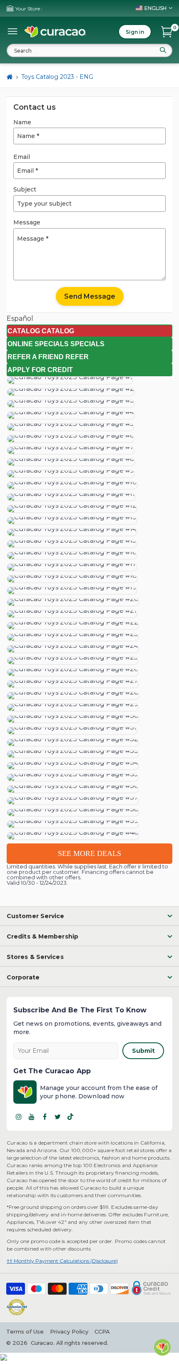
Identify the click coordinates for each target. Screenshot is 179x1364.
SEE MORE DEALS (89, 853)
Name (22, 122)
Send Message (89, 296)
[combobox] (89, 50)
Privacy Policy (69, 1331)
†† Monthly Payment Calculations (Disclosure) (62, 1261)
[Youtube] (31, 1116)
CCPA (102, 1331)
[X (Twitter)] (57, 1116)
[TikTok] (70, 1116)
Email (21, 157)
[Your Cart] (166, 32)
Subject (24, 189)
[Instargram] (18, 1116)
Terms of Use (25, 1331)
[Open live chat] (162, 1347)
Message (26, 222)
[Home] (10, 77)
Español (20, 318)
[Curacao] (55, 32)
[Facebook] (44, 1116)
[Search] (163, 50)
